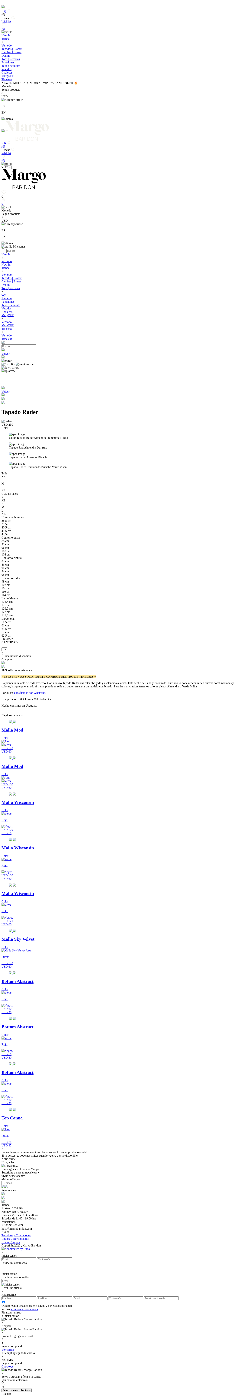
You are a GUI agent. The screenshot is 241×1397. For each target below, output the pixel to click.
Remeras (7, 298)
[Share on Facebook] (3, 399)
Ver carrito (8, 1349)
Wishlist (6, 25)
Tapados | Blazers (12, 48)
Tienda (6, 267)
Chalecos (7, 72)
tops (4, 295)
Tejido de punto (11, 65)
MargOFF (8, 315)
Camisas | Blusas (11, 52)
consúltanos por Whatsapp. (30, 692)
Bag (4, 12)
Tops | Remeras (11, 59)
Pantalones (8, 62)
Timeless (7, 328)
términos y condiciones (24, 1309)
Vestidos (6, 69)
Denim (6, 55)
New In (6, 254)
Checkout (7, 1366)
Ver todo (7, 45)
